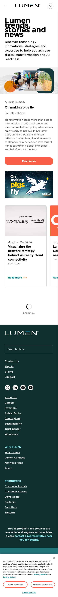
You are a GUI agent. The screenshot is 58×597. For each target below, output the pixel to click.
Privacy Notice (40, 574)
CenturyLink (12, 418)
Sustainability (13, 423)
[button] (5, 6)
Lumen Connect (15, 457)
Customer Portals (16, 486)
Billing (9, 371)
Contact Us (12, 361)
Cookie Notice (9, 577)
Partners (10, 502)
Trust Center (13, 428)
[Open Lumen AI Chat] (50, 6)
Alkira (8, 468)
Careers (10, 402)
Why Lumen (12, 452)
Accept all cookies (15, 584)
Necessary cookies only (43, 584)
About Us (11, 397)
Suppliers (11, 507)
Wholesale (11, 434)
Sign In (9, 366)
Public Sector (13, 413)
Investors (11, 407)
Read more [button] (29, 161)
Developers (12, 496)
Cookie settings (29, 592)
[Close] (54, 558)
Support (10, 376)
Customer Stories (16, 491)
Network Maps (14, 462)
